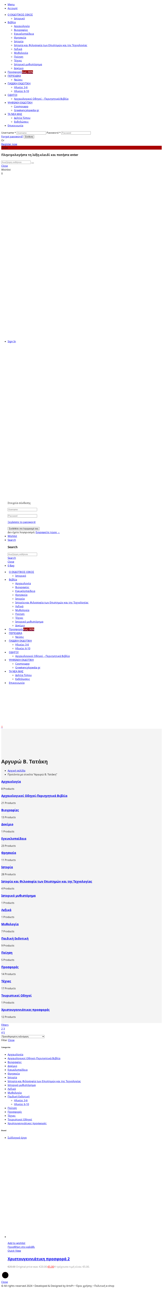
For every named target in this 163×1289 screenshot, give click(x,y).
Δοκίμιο (7, 824)
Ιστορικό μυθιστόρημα (18, 896)
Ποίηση (6, 953)
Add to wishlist (16, 1243)
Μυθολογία (10, 924)
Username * (8, 132)
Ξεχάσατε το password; (22, 522)
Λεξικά (6, 910)
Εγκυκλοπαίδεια (13, 839)
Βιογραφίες (10, 810)
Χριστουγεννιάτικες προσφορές (25, 1010)
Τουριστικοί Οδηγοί (16, 995)
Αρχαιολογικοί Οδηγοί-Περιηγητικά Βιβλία (34, 796)
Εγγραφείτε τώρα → (48, 532)
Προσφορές (9, 967)
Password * (54, 132)
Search (12, 558)
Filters (5, 1025)
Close (11, 561)
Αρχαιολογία (11, 782)
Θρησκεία (8, 853)
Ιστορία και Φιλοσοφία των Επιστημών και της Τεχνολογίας (46, 881)
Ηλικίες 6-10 (21, 1104)
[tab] (85, 4)
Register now (9, 144)
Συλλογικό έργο (17, 1137)
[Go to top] (5, 1278)
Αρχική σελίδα (16, 770)
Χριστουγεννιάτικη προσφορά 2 (39, 1258)
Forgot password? (12, 136)
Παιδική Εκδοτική (14, 938)
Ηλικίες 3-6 (21, 1100)
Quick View (14, 1251)
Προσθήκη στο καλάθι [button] (21, 1247)
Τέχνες (6, 981)
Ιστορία (7, 867)
